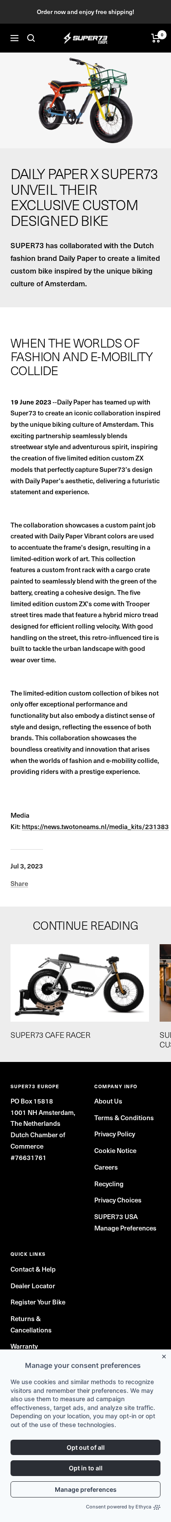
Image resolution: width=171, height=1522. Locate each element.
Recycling (109, 1183)
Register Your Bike (38, 1301)
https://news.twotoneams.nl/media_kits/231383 (95, 826)
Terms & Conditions (124, 1117)
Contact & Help (33, 1268)
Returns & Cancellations (31, 1324)
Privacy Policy (114, 1133)
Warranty (24, 1345)
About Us (108, 1100)
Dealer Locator (33, 1285)
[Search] (31, 38)
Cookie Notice (115, 1150)
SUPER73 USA (116, 1216)
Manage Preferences (125, 1227)
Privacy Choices (118, 1199)
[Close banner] (165, 1355)
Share (19, 883)
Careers (106, 1166)
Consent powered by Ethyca (118, 1507)
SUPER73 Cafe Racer (50, 1035)
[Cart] (155, 38)
